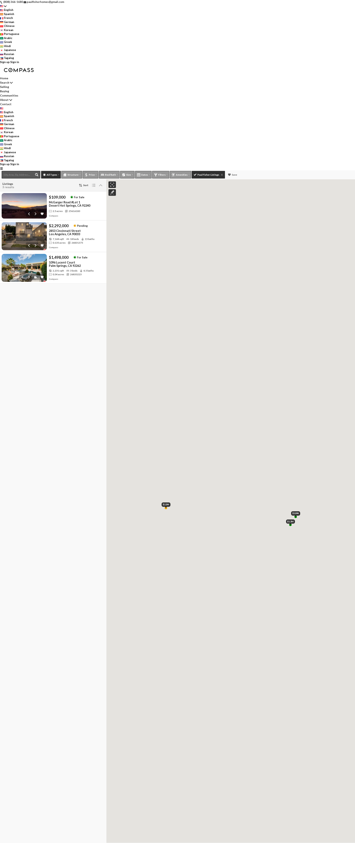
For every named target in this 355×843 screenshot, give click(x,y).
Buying (4, 91)
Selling (4, 87)
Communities (9, 95)
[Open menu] (1, 168)
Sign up (5, 62)
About (4, 99)
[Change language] (3, 6)
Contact (6, 104)
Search (4, 82)
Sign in (14, 62)
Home (4, 78)
